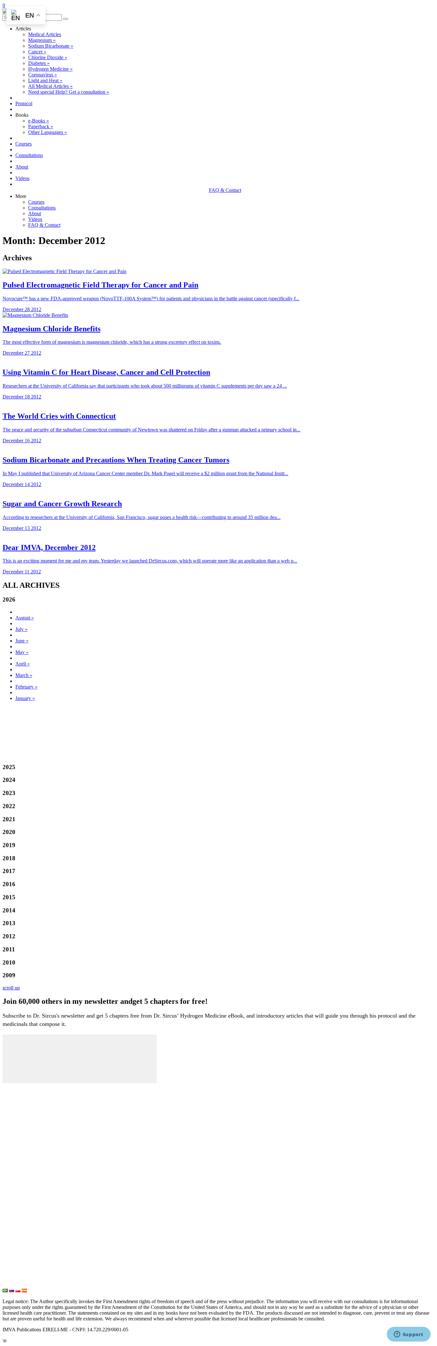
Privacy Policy (19, 1172)
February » (26, 686)
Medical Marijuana (25, 1231)
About (21, 166)
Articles (12, 1098)
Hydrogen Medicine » (50, 69)
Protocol (23, 103)
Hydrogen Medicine (26, 1252)
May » (21, 652)
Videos (22, 178)
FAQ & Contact (225, 190)
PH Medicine (18, 1210)
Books (10, 1140)
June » (21, 640)
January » (25, 698)
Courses (23, 143)
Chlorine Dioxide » (47, 57)
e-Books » (38, 120)
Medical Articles (44, 34)
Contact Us (15, 1161)
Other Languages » (47, 132)
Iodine (10, 1221)
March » (23, 675)
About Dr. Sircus (22, 1119)
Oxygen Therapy (22, 1242)
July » (21, 629)
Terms (10, 1182)
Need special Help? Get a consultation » (68, 92)
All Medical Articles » (50, 86)
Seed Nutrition (19, 1274)
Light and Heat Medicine (32, 1284)
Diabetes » (39, 63)
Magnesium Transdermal (31, 1200)
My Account (17, 1087)
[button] (65, 19)
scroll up (11, 987)
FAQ (8, 1151)
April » (22, 663)
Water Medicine (21, 1263)
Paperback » (40, 126)
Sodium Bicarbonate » (50, 46)
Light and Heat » (45, 80)
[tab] (218, 599)
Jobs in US (15, 1193)
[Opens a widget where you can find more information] (408, 1335)
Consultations (29, 155)
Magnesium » (42, 40)
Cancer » (37, 51)
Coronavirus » (42, 74)
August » (24, 617)
